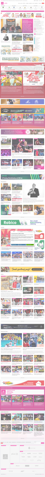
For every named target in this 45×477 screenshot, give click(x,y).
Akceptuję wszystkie (29, 244)
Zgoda (14, 231)
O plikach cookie (30, 231)
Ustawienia (21, 231)
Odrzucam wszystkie (14, 244)
